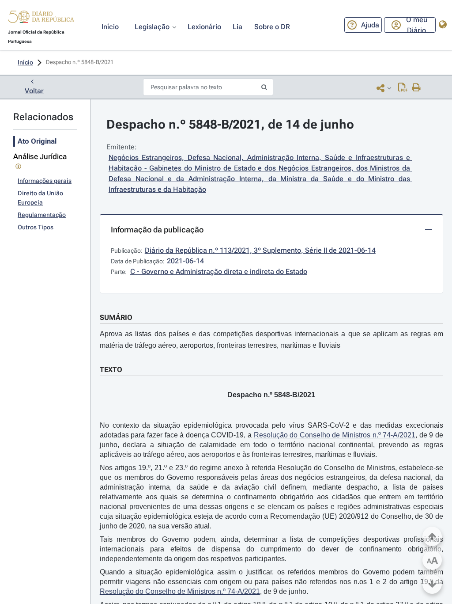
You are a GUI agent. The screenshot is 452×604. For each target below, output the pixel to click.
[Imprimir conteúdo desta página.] (416, 87)
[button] (41, 18)
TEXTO (111, 369)
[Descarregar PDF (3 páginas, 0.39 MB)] (402, 87)
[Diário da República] (41, 19)
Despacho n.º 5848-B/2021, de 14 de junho (230, 124)
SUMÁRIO (116, 317)
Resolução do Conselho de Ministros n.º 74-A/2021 (335, 435)
